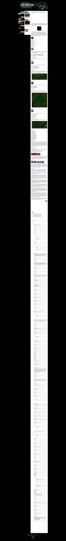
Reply (35, 233)
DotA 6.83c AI (20, 33)
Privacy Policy (38, 534)
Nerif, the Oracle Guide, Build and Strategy (37, 214)
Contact (35, 534)
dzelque (33, 535)
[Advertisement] (37, 18)
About (36, 534)
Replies (34, 314)
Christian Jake (35, 422)
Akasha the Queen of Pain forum (40, 199)
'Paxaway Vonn (35, 367)
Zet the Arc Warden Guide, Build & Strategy (37, 216)
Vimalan (37, 535)
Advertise (33, 534)
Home (31, 534)
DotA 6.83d (20, 27)
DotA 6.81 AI (20, 28)
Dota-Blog (27, 534)
